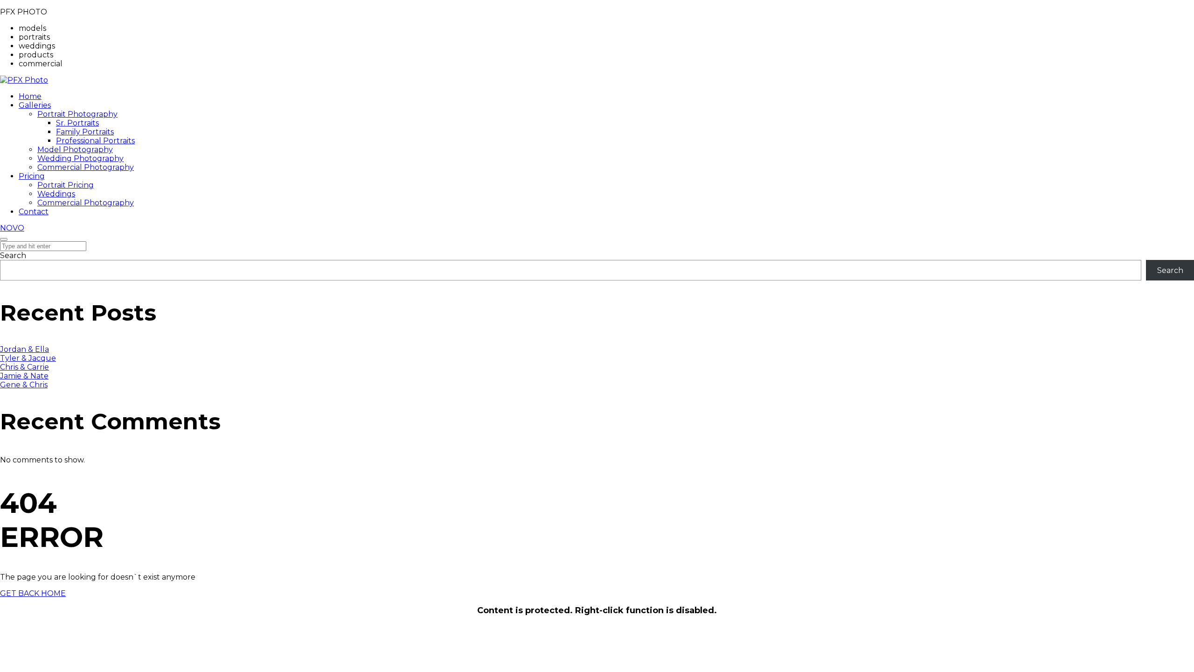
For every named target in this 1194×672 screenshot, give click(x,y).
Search (13, 255)
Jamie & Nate (24, 375)
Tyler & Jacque (28, 358)
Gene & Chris (24, 384)
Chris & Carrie (24, 367)
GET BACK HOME (33, 593)
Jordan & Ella (24, 349)
